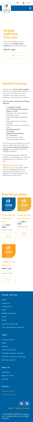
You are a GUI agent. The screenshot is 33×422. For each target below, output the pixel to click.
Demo (4, 310)
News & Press (8, 376)
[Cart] (17, 3)
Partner (5, 379)
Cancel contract (9, 350)
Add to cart (9, 280)
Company (6, 372)
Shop (4, 320)
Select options (8, 236)
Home (4, 300)
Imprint (5, 346)
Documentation (8, 324)
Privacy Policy (8, 340)
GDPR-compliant (9, 313)
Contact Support (9, 395)
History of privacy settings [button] (14, 357)
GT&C (4, 343)
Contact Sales (8, 391)
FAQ (4, 161)
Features (6, 303)
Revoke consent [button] (9, 360)
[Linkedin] (27, 403)
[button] (30, 8)
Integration (7, 307)
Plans (4, 317)
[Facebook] (21, 403)
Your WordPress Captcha (13, 327)
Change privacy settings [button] (13, 353)
